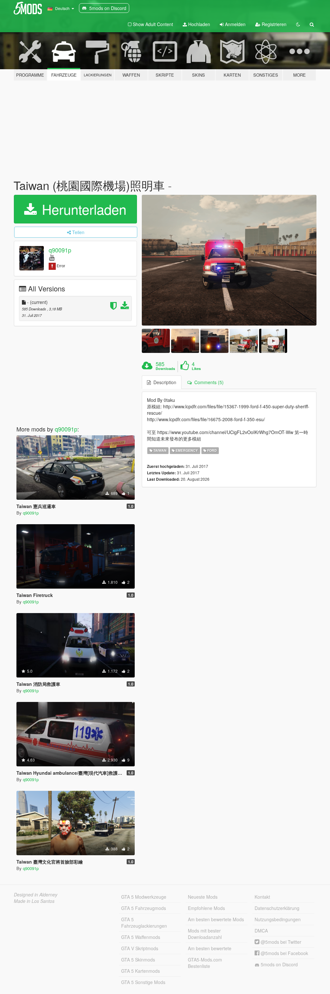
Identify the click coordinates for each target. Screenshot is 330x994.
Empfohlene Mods (206, 908)
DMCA (261, 930)
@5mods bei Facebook (283, 953)
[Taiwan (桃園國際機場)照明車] (229, 260)
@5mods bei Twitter (280, 942)
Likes (196, 369)
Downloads (165, 369)
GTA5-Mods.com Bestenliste (205, 962)
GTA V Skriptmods (139, 948)
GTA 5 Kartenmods (140, 971)
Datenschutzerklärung (277, 908)
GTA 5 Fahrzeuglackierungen (144, 922)
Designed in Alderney (35, 894)
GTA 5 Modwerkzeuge (143, 897)
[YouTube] (52, 257)
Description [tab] (163, 382)
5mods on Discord (278, 964)
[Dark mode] (298, 24)
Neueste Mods (203, 897)
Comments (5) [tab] (208, 382)
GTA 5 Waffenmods (140, 937)
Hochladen (198, 24)
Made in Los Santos (34, 901)
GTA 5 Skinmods (138, 959)
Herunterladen (82, 209)
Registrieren (273, 24)
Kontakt (262, 897)
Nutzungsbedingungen (278, 919)
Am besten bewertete (209, 948)
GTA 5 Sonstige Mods (143, 982)
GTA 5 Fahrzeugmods (143, 908)
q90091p (60, 250)
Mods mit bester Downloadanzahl (205, 933)
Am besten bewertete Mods (216, 919)
